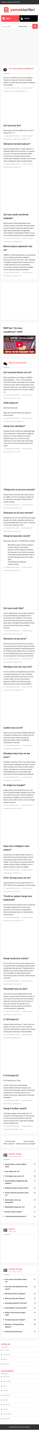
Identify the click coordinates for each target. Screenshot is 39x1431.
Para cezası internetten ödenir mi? (16, 1281)
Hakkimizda (6, 1354)
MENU (8, 18)
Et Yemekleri (6, 1395)
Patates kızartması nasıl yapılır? (26, 1144)
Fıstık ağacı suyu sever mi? (14, 1176)
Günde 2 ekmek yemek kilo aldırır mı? (17, 1194)
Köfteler (5, 1409)
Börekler (5, 1400)
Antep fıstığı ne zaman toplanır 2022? (16, 1165)
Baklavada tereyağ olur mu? (15, 1207)
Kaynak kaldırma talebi (12, 88)
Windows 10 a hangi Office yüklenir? (14, 1326)
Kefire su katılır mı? (9, 1144)
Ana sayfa (6, 1350)
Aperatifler (6, 1376)
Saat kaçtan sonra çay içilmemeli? (13, 1201)
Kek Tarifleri (6, 1404)
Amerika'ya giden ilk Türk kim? (16, 1303)
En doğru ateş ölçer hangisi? (15, 1320)
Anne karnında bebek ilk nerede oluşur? (16, 1288)
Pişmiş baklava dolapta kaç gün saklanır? (16, 1182)
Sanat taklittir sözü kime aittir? (16, 1308)
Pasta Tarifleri (7, 1381)
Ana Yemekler (7, 1414)
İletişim (5, 1359)
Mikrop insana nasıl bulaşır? (15, 1298)
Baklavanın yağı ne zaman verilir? (17, 1188)
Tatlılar (5, 1386)
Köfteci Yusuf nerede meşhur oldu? (15, 1314)
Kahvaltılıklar (7, 1418)
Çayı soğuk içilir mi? (12, 1171)
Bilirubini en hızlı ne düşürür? (15, 1294)
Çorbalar (5, 1390)
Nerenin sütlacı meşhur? (13, 1212)
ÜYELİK (26, 18)
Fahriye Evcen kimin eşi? (13, 1331)
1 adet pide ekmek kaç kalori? (15, 1216)
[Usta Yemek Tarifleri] (19, 9)
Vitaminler (6, 1364)
